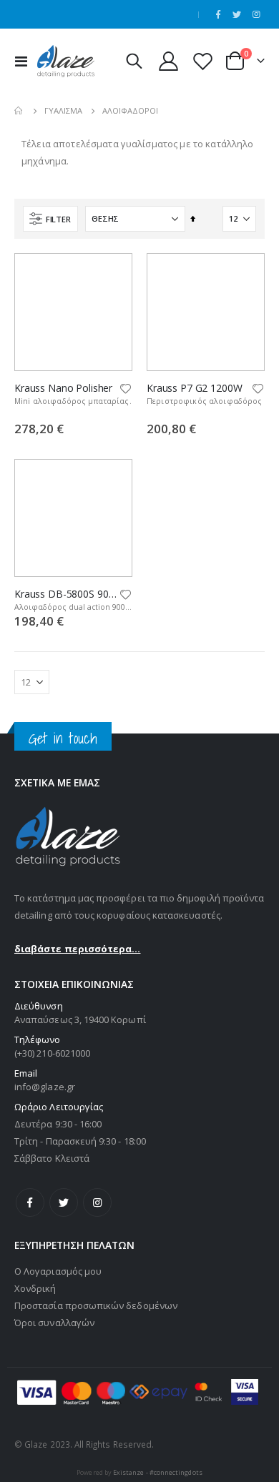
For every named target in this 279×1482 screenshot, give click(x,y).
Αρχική (19, 110)
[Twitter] (236, 14)
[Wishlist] (202, 61)
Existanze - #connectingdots (157, 1472)
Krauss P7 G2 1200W (195, 388)
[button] (125, 389)
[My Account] (168, 61)
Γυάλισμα (63, 110)
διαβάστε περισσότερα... (77, 948)
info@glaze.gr (44, 1086)
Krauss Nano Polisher (63, 388)
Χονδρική (35, 1288)
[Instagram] (256, 14)
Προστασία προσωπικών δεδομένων (95, 1305)
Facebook (30, 1202)
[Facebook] (218, 14)
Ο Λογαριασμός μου (58, 1271)
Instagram (97, 1202)
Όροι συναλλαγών (54, 1322)
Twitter (63, 1202)
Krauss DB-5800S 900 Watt (66, 594)
